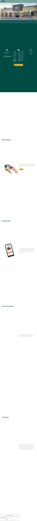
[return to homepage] (3, 1)
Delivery (31, 54)
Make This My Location (7, 56)
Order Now (21, 169)
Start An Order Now (19, 65)
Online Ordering (31, 51)
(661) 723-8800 (7, 53)
